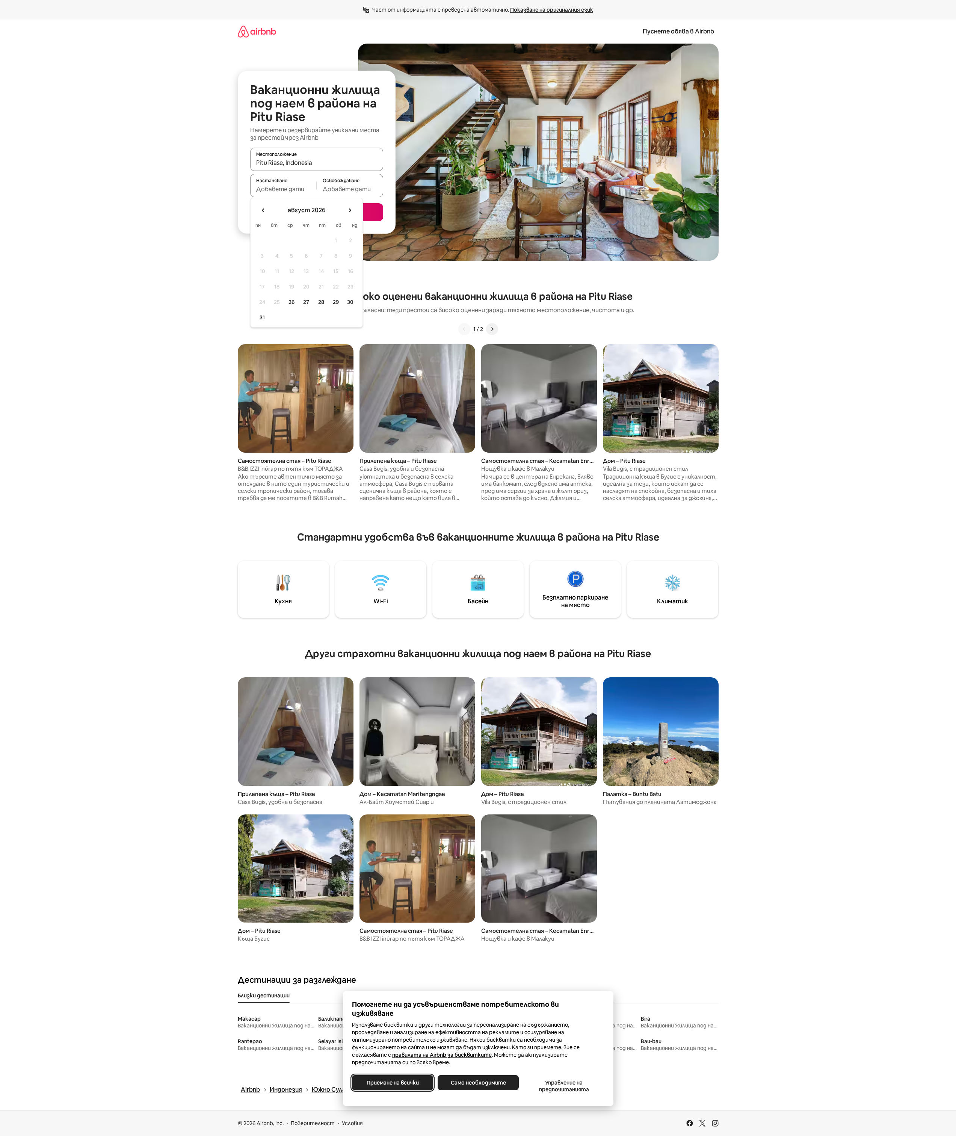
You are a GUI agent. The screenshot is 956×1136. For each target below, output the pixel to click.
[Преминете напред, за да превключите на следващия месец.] (349, 210)
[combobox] (316, 162)
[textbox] (283, 188)
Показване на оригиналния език (551, 9)
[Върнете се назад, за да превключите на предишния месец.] (263, 210)
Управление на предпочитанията (564, 1086)
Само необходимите (478, 1082)
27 (306, 302)
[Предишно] (464, 329)
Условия (352, 1123)
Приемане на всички (392, 1082)
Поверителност (313, 1123)
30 (350, 302)
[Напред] (492, 329)
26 (291, 302)
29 (336, 302)
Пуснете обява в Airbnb (678, 31)
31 (262, 317)
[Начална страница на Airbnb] (257, 31)
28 (321, 302)
